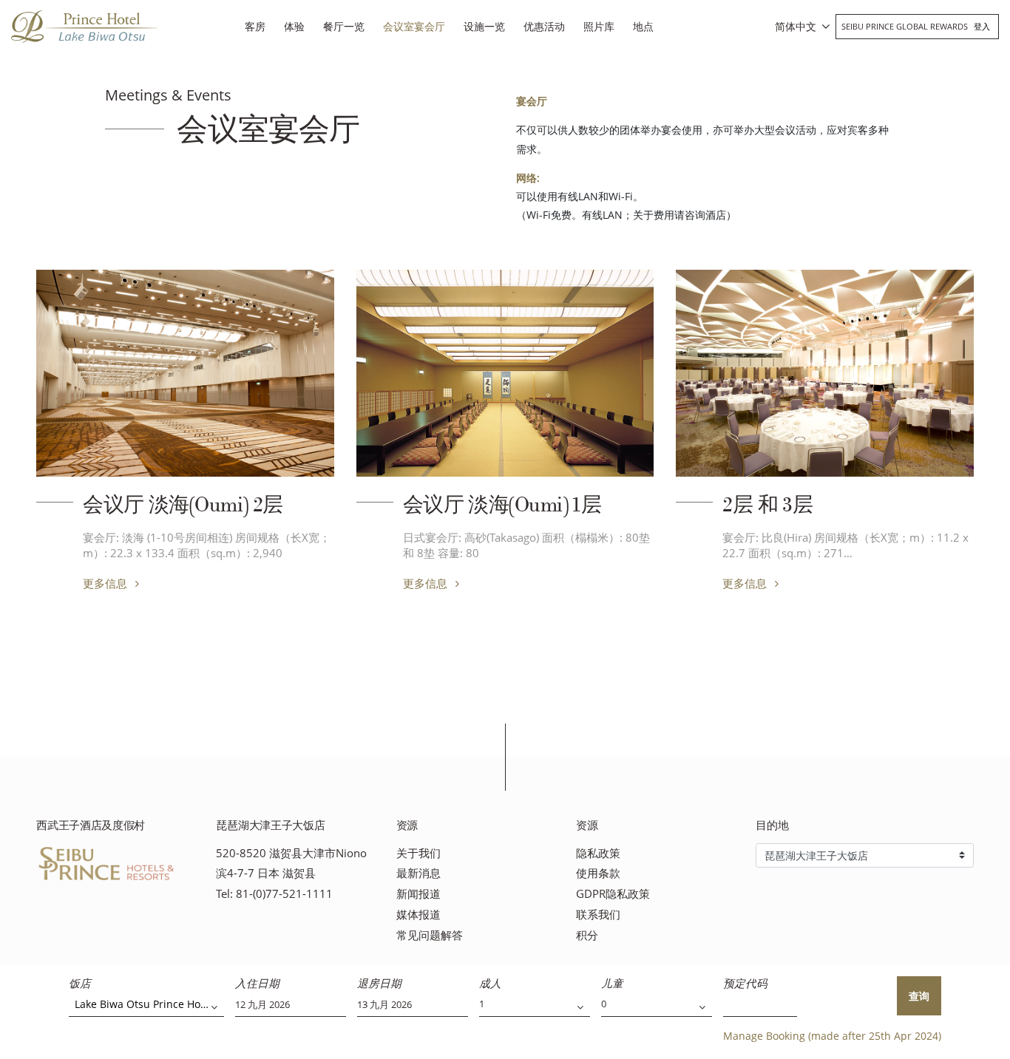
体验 (294, 26)
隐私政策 (598, 853)
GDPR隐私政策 (613, 894)
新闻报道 (418, 894)
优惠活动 (544, 26)
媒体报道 (418, 914)
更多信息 (106, 583)
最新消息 (418, 873)
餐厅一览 (344, 26)
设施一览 (484, 26)
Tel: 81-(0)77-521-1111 (274, 894)
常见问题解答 (429, 935)
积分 (587, 935)
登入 (982, 26)
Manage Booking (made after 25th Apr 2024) (832, 1036)
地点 (643, 26)
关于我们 (418, 853)
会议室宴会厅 (414, 26)
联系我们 (598, 914)
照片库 (598, 26)
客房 (255, 26)
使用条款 (598, 873)
